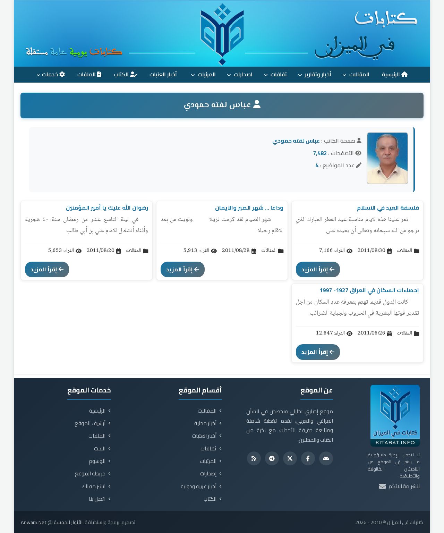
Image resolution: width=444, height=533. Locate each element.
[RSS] (254, 458)
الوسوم (97, 461)
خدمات (50, 74)
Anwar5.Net (33, 522)
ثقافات (278, 74)
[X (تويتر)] (290, 458)
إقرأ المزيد (315, 269)
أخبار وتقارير (317, 74)
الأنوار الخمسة (68, 522)
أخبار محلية (205, 423)
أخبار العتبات (164, 74)
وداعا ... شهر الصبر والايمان (249, 207)
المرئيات (206, 74)
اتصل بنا (97, 499)
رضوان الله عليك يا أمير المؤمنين (107, 207)
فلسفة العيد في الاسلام (388, 207)
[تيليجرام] (272, 458)
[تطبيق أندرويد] (326, 458)
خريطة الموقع (90, 473)
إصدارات (208, 473)
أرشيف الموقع (90, 423)
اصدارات (242, 74)
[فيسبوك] (308, 458)
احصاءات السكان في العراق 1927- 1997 (369, 290)
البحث (99, 449)
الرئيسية (391, 74)
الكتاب (122, 74)
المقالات (358, 74)
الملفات (87, 74)
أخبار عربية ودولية (198, 486)
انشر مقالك (93, 486)
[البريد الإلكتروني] (382, 486)
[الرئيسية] (222, 33)
